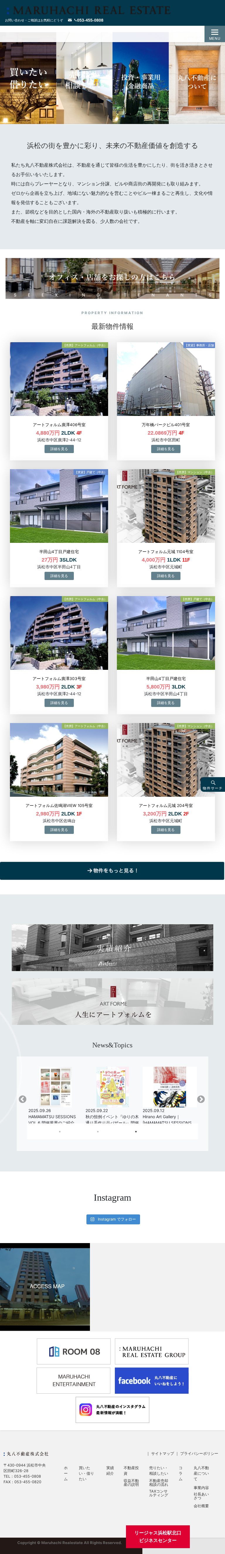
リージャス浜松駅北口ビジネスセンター (157, 1536)
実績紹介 (110, 1471)
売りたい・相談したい (158, 1471)
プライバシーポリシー (199, 1453)
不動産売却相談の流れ (158, 1483)
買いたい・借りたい (86, 1473)
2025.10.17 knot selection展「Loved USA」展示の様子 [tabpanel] (166, 1116)
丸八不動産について (201, 1473)
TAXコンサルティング (158, 1493)
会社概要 (201, 1506)
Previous (22, 1099)
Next (201, 1099)
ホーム (66, 1473)
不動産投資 (131, 1471)
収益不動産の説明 (131, 1483)
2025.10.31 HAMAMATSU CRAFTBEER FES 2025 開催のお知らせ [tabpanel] (53, 1116)
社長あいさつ (201, 1496)
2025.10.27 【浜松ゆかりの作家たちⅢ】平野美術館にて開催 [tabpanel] (112, 1116)
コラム (181, 1473)
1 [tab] (87, 1133)
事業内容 (201, 1488)
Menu (214, 38)
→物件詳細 (59, 449)
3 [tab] (163, 1133)
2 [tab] (125, 1133)
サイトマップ (162, 1453)
